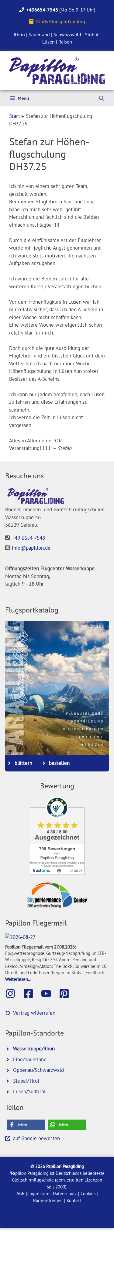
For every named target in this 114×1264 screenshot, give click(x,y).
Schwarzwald (67, 34)
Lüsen (48, 42)
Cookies (88, 1193)
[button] (26, 1125)
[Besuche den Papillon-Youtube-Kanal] (49, 993)
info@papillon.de (31, 548)
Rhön (19, 34)
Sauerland (39, 34)
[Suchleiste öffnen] (101, 98)
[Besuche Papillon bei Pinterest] (67, 993)
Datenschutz (65, 1193)
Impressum (38, 1193)
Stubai (91, 34)
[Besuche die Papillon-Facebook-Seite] (31, 993)
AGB (20, 1193)
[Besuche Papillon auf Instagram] (13, 993)
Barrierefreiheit (48, 1200)
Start (14, 116)
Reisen (65, 42)
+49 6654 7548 (28, 538)
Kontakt (74, 1200)
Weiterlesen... (18, 979)
